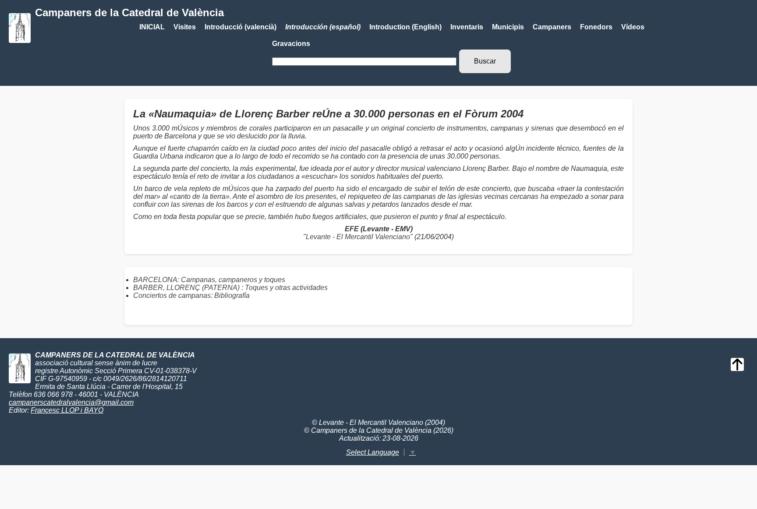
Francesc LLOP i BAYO (67, 410)
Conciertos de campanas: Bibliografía (191, 295)
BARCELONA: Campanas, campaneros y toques (209, 279)
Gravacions (291, 43)
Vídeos (632, 27)
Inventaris (466, 27)
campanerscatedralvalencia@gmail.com (71, 402)
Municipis (508, 27)
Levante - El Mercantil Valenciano (358, 236)
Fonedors (596, 27)
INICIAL (152, 27)
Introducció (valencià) (240, 27)
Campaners (552, 27)
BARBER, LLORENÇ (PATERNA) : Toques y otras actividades (230, 287)
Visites (184, 27)
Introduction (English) (405, 27)
